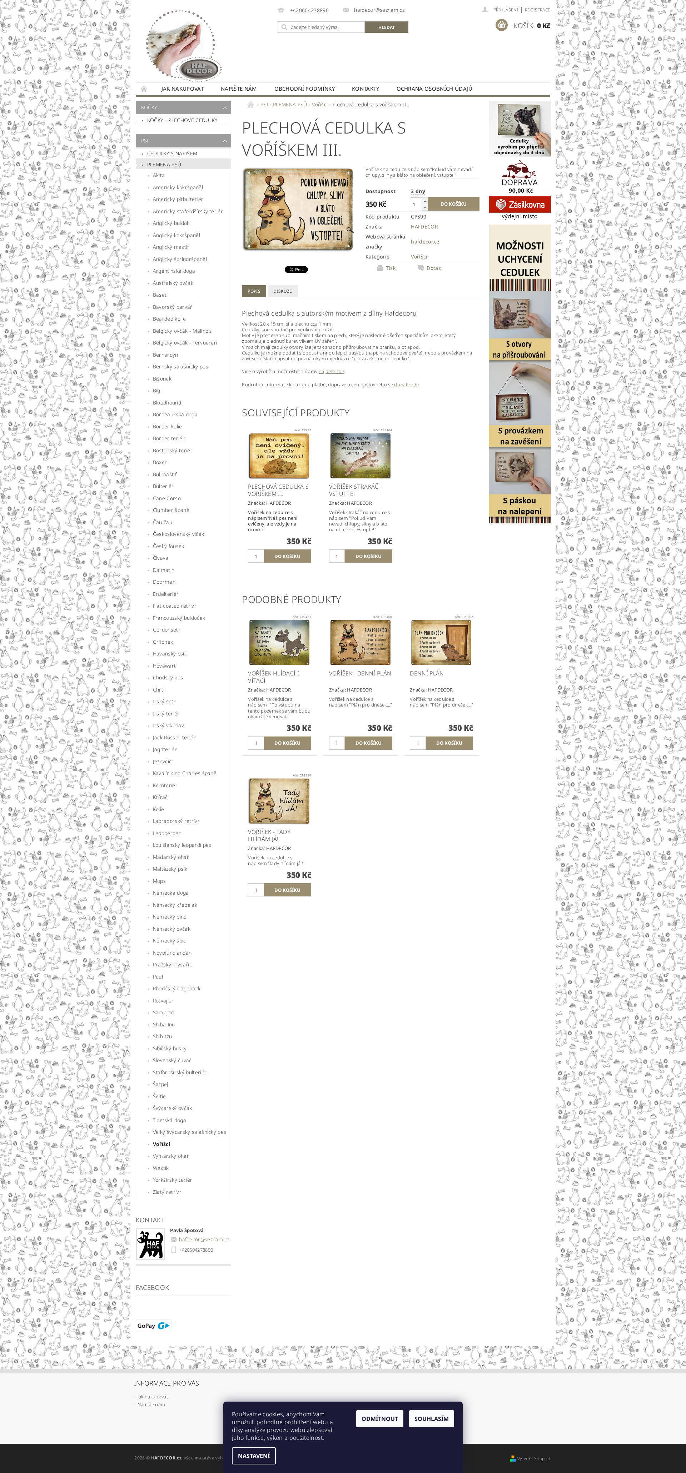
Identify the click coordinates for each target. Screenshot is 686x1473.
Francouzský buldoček (179, 617)
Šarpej (160, 1084)
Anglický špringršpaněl (180, 259)
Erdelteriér (166, 593)
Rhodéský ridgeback (177, 988)
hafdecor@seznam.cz (204, 1239)
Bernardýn (165, 354)
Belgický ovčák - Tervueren (185, 342)
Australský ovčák (173, 283)
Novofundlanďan (172, 952)
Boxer (160, 462)
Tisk (391, 268)
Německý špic (169, 940)
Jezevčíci (163, 761)
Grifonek (163, 641)
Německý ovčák (171, 928)
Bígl (157, 390)
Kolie (158, 809)
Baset (160, 294)
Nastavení (254, 1456)
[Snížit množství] (425, 207)
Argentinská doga (174, 270)
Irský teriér (166, 713)
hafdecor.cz (425, 241)
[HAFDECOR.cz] (182, 45)
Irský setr (164, 701)
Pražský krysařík (172, 964)
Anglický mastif (171, 246)
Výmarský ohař (171, 1155)
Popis (254, 291)
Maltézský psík (170, 868)
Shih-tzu (162, 1036)
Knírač (160, 797)
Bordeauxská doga (175, 414)
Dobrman (164, 581)
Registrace (537, 10)
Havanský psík (170, 653)
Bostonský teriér (173, 450)
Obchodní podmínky (304, 88)
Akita (159, 175)
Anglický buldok (171, 223)
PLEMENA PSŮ (164, 164)
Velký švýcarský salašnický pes (190, 1131)
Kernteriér (165, 785)
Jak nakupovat (182, 88)
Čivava (161, 557)
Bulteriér (163, 486)
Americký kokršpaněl (178, 187)
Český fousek (168, 546)
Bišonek (162, 378)
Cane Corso (167, 498)
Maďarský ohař (171, 857)
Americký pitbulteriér (178, 199)
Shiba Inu (164, 1024)
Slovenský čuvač (172, 1060)
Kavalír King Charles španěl (185, 773)
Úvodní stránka (144, 88)
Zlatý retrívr (167, 1191)
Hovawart (164, 665)
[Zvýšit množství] (425, 200)
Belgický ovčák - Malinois (182, 330)
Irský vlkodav (168, 725)
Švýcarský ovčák (172, 1108)
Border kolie (167, 426)
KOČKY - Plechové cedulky (182, 120)
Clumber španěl (171, 510)
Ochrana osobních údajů (435, 88)
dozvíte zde (406, 384)
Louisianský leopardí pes (182, 844)
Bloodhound (167, 402)
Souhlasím (431, 1419)
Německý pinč (170, 916)
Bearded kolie (169, 318)
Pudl (158, 976)
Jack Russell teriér (174, 737)
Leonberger (167, 833)
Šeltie (159, 1096)
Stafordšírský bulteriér (180, 1072)
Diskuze (282, 291)
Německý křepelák (175, 904)
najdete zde (331, 371)
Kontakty (365, 88)
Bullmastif (165, 474)
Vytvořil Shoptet (533, 1459)
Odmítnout (380, 1419)
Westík (161, 1168)
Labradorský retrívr (176, 821)
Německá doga (171, 892)
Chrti (159, 689)
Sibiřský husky (170, 1048)
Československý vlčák (178, 534)
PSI (145, 140)
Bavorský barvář (173, 306)
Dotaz (434, 268)
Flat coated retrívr (175, 605)
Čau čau (162, 522)
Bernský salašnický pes (180, 366)
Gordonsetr (166, 629)
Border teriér (169, 438)
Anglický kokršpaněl (176, 235)
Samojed (163, 1012)
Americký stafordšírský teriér (188, 211)
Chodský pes (168, 677)
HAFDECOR (424, 226)
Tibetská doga (169, 1120)
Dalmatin (164, 570)
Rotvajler (163, 1000)
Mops (159, 881)
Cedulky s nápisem (172, 153)
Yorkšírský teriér (172, 1179)
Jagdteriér (165, 749)
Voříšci (161, 1144)
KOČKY (149, 107)
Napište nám (239, 88)
